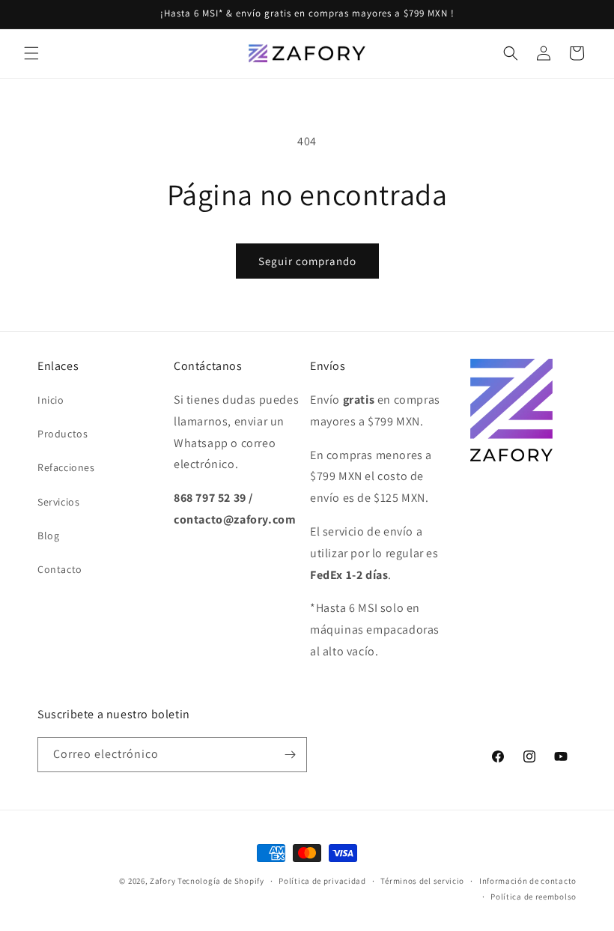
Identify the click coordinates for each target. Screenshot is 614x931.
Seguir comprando (307, 261)
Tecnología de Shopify (220, 881)
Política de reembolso (533, 896)
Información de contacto (528, 881)
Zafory (162, 881)
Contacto (59, 569)
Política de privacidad (322, 881)
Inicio (50, 400)
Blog (48, 535)
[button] (31, 53)
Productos (62, 433)
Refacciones (66, 467)
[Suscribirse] (289, 754)
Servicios (58, 502)
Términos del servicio (422, 881)
